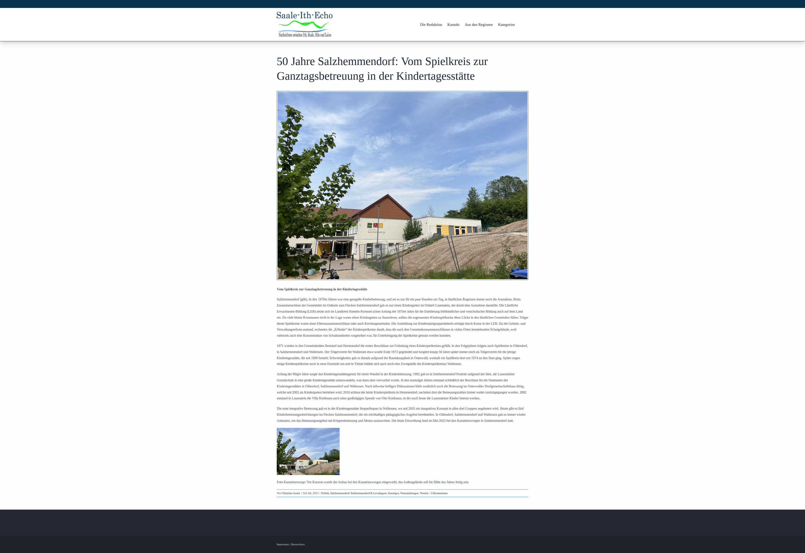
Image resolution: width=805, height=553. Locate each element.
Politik (325, 493)
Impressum (283, 544)
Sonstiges (393, 493)
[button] (521, 24)
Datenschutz (298, 544)
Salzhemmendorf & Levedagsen (369, 493)
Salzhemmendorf (339, 493)
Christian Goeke (291, 493)
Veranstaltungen (409, 493)
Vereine (424, 493)
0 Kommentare (439, 493)
